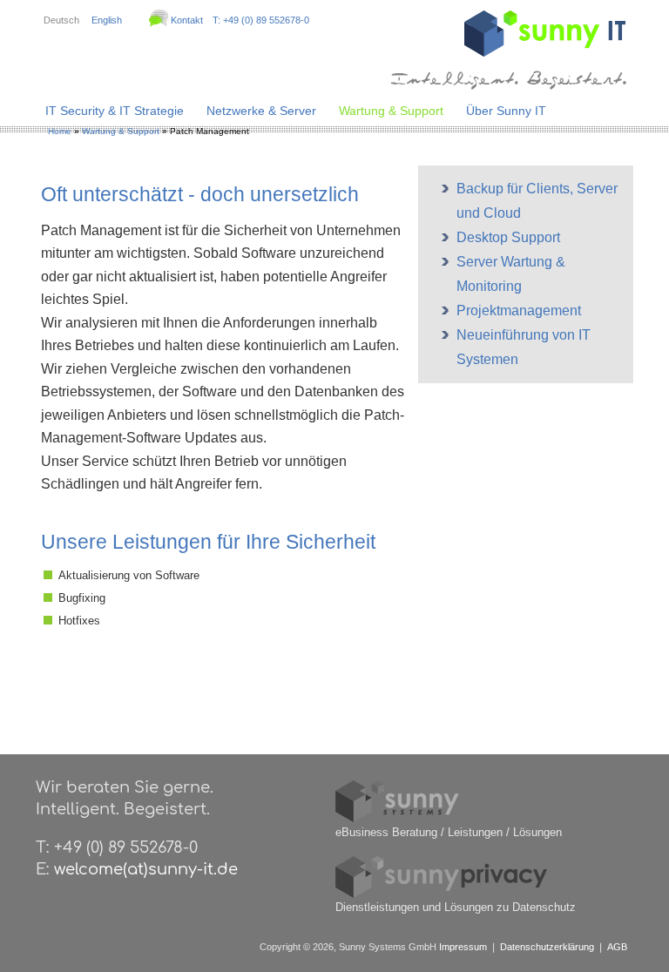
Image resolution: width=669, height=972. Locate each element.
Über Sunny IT (506, 111)
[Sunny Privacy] (442, 894)
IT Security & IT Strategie (114, 111)
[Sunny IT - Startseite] (545, 52)
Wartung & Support (391, 111)
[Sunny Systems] (397, 819)
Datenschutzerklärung (547, 947)
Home (59, 131)
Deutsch (61, 20)
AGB (617, 947)
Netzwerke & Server (261, 111)
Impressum (463, 947)
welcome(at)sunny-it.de (146, 869)
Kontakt (187, 20)
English (106, 20)
